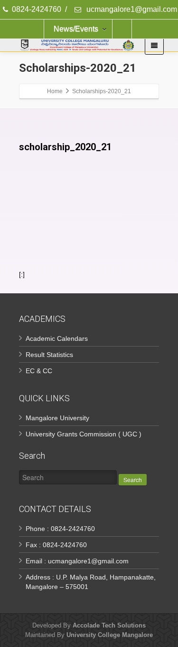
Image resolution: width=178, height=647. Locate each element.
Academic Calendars (57, 338)
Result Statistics (49, 354)
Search (132, 479)
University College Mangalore (109, 634)
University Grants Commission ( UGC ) (83, 434)
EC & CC (39, 371)
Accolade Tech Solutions (109, 625)
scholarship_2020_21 (65, 147)
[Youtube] (121, 29)
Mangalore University (57, 418)
